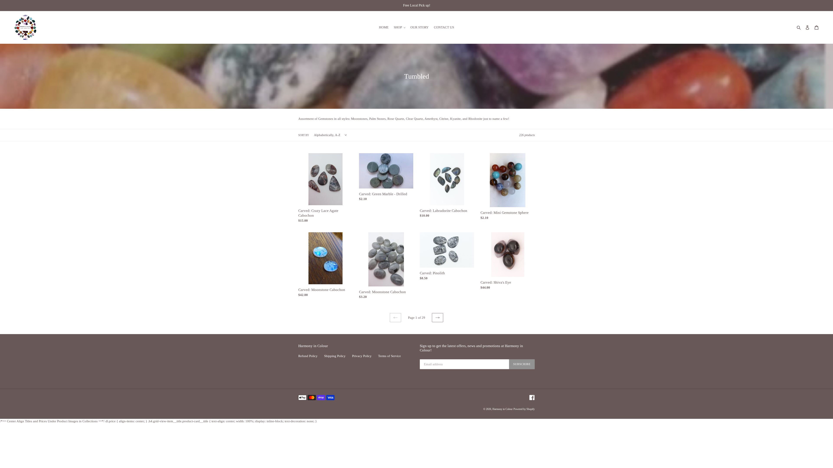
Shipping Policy (335, 356)
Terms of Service (389, 356)
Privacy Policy (362, 356)
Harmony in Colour (502, 409)
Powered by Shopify (524, 409)
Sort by (303, 135)
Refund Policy (308, 356)
